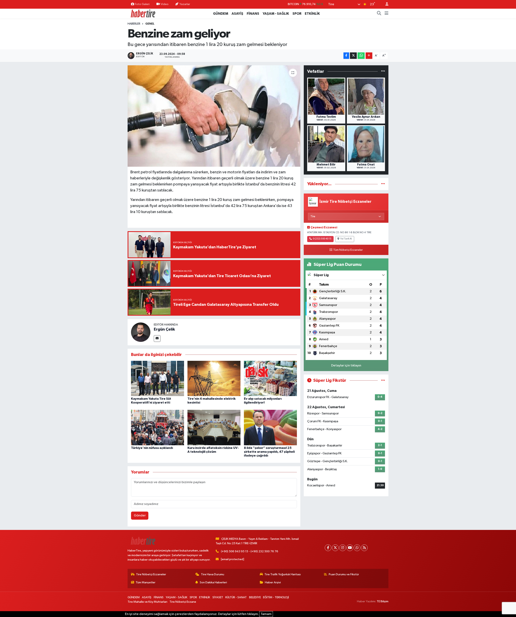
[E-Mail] (157, 338)
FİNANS (253, 13)
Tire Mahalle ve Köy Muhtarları (147, 601)
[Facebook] (328, 547)
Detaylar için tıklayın (346, 365)
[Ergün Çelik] (140, 332)
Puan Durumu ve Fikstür (344, 574)
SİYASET (217, 597)
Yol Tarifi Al (346, 239)
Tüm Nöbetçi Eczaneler (348, 250)
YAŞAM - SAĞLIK (276, 13)
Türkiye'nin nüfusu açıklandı (152, 447)
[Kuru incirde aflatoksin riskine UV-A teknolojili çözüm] (213, 427)
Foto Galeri (142, 4)
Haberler (134, 23)
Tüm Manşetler (145, 582)
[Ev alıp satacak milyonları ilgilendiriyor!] (270, 378)
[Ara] (379, 13)
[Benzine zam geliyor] (214, 115)
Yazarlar (184, 4)
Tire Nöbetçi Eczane (183, 601)
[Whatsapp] (357, 547)
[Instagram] (342, 547)
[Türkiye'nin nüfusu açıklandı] (157, 427)
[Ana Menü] (386, 13)
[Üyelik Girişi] (385, 4)
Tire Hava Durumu (212, 574)
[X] (335, 547)
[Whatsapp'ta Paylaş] (361, 55)
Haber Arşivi (273, 582)
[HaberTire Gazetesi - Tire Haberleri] (143, 13)
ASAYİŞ (237, 13)
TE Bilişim (382, 601)
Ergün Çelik (164, 329)
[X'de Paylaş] (353, 55)
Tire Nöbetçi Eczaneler (151, 574)
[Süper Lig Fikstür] (383, 380)
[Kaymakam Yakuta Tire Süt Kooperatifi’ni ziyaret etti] (157, 378)
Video (165, 4)
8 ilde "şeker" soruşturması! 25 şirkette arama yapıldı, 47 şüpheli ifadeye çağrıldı (269, 451)
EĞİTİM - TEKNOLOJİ (276, 597)
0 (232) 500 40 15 (322, 239)
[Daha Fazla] (369, 55)
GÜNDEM (220, 13)
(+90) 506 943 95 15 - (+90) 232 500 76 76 (249, 551)
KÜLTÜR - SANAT (236, 597)
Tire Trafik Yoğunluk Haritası (282, 574)
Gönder (140, 515)
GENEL (149, 23)
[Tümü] (383, 71)
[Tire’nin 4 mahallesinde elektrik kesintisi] (213, 378)
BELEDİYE (255, 597)
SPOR (296, 13)
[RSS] (364, 547)
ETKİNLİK (312, 13)
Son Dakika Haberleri (213, 582)
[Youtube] (349, 547)
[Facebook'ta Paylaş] (346, 55)
